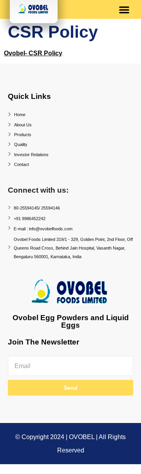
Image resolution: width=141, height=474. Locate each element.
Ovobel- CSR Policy (33, 53)
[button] (124, 9)
